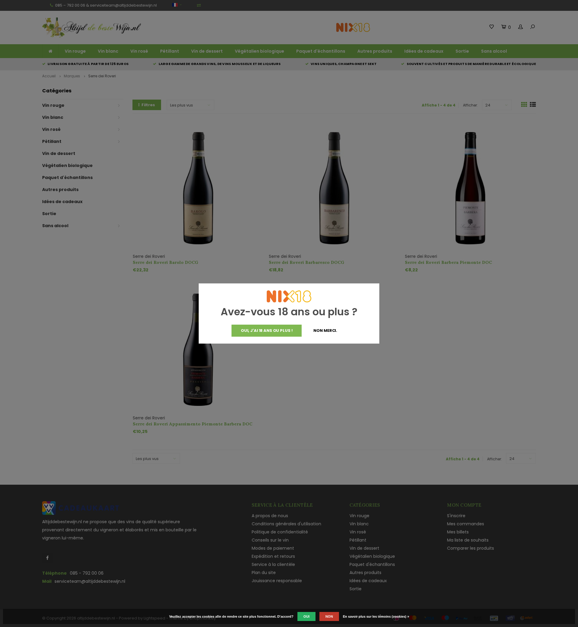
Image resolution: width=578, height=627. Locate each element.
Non (329, 616)
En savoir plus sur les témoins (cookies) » (376, 616)
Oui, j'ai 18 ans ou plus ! (267, 330)
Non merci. (325, 330)
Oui (306, 616)
